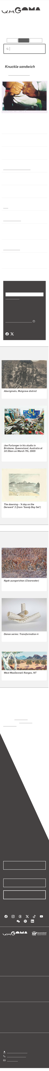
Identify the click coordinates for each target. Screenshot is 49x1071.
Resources (36, 40)
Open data (8, 984)
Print (5, 206)
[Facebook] (7, 333)
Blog (28, 984)
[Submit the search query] (5, 49)
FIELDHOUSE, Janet (13, 640)
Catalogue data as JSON (17, 320)
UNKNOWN (9, 394)
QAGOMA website (11, 988)
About (28, 988)
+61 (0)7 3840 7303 (16, 1052)
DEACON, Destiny (19, 74)
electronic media (11, 219)
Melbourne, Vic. (11, 248)
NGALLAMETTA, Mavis (15, 587)
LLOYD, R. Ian (10, 457)
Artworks (9, 31)
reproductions (21, 718)
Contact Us (12, 1056)
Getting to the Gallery (17, 1048)
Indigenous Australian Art (16, 168)
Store (5, 991)
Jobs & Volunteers (19, 1068)
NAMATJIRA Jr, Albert (14, 676)
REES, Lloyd (10, 513)
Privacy (35, 1068)
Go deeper (39, 31)
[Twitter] (12, 333)
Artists (23, 31)
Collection (21, 20)
